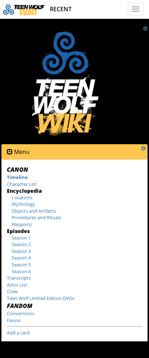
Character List (22, 184)
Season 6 (21, 271)
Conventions (20, 313)
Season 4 (21, 257)
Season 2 (21, 244)
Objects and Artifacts (34, 211)
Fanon (14, 320)
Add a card (18, 332)
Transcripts (19, 278)
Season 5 (21, 264)
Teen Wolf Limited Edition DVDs (40, 298)
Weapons (22, 224)
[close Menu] (10, 152)
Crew (12, 291)
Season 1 (21, 237)
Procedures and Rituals (36, 217)
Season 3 (21, 251)
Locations (22, 197)
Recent (61, 9)
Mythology (23, 204)
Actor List (17, 285)
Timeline (17, 177)
